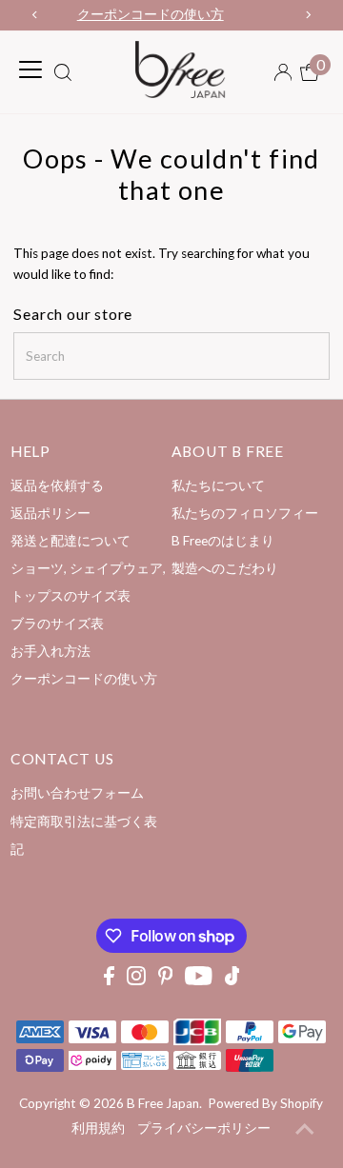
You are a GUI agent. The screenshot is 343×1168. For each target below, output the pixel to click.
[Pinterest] (165, 980)
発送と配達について (70, 540)
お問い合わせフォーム (77, 793)
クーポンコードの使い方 (83, 678)
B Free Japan (163, 1103)
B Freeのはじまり (223, 540)
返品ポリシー (50, 513)
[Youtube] (198, 980)
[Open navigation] (30, 69)
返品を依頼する (57, 485)
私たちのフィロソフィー (245, 513)
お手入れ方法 (50, 651)
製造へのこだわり (225, 568)
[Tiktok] (232, 980)
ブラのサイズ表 (57, 623)
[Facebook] (109, 980)
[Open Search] (63, 74)
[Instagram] (136, 980)
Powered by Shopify (265, 1103)
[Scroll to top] (305, 1130)
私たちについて (218, 485)
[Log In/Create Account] (283, 72)
